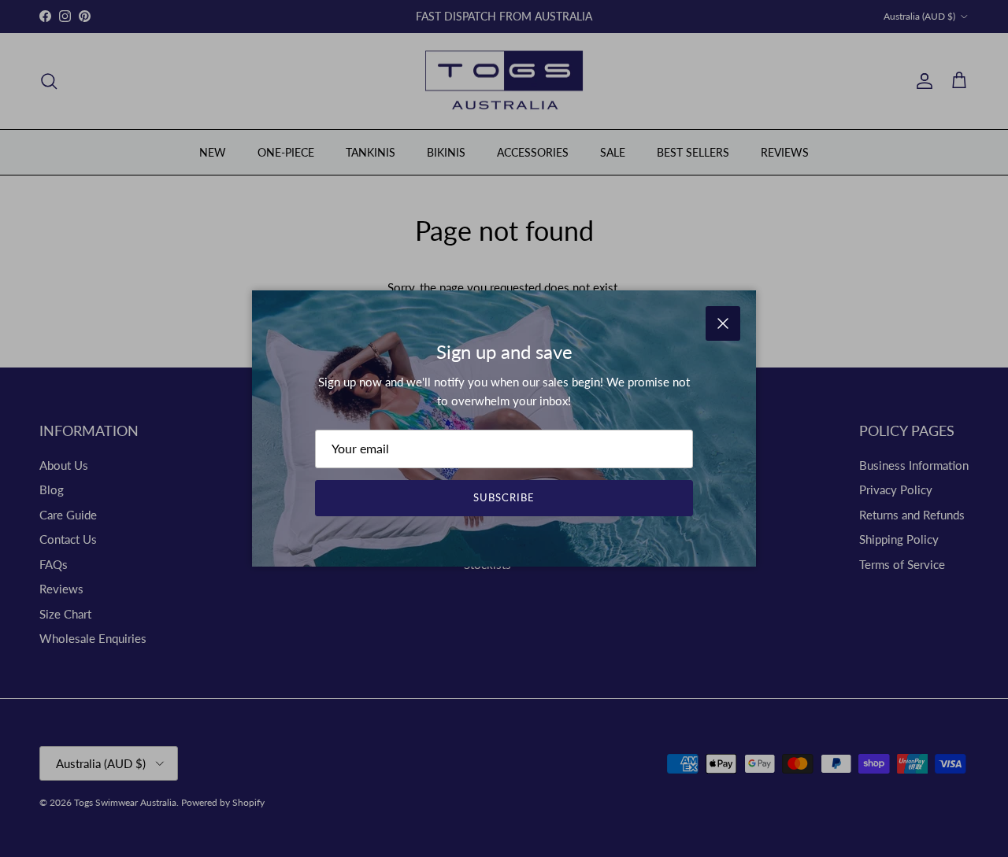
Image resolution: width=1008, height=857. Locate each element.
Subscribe (504, 497)
